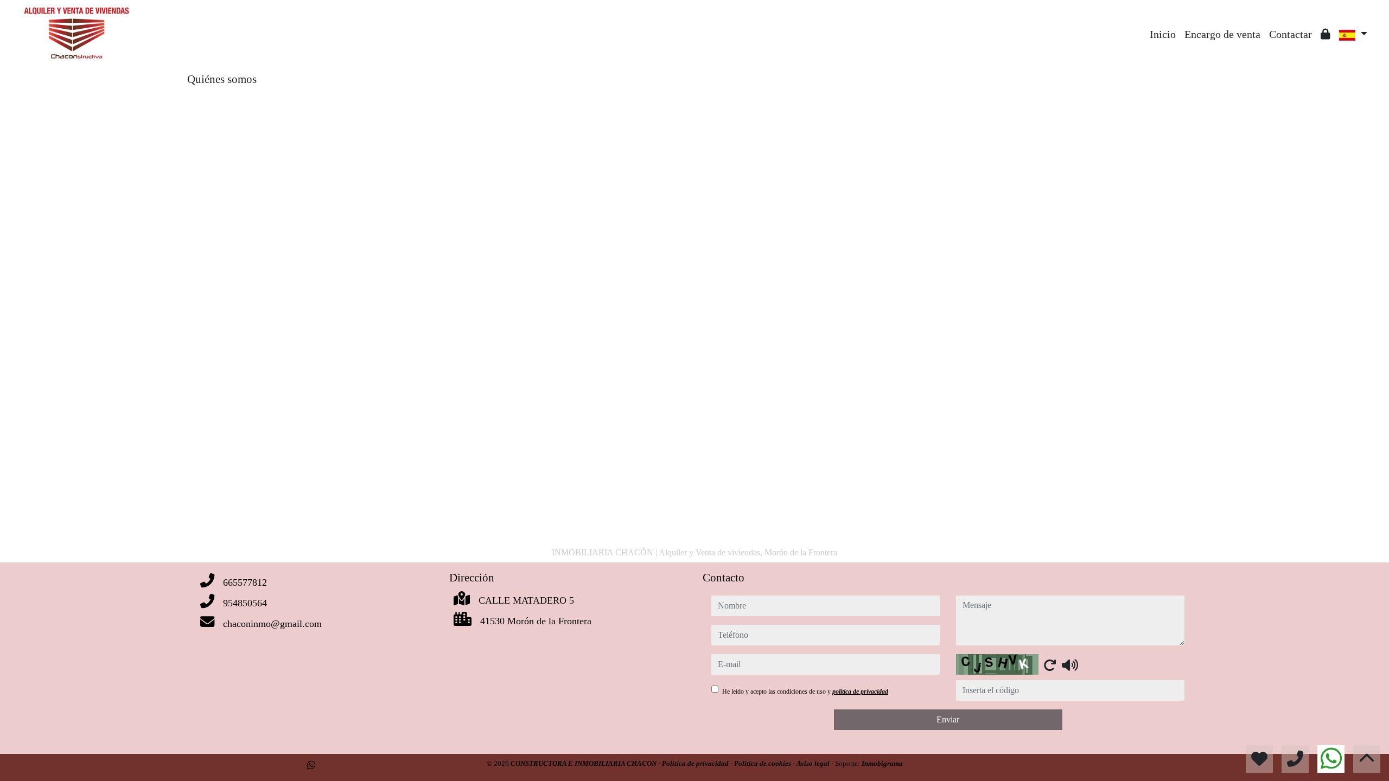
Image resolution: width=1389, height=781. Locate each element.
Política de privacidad (696, 763)
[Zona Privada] (1325, 34)
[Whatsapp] (311, 765)
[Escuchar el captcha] (1070, 665)
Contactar (1290, 34)
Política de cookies (763, 763)
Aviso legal (814, 763)
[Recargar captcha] (1050, 665)
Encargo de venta (1222, 34)
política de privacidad (860, 691)
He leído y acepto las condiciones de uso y (805, 691)
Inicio (1163, 34)
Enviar (947, 719)
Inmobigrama (882, 763)
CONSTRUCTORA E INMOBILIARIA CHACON (584, 763)
